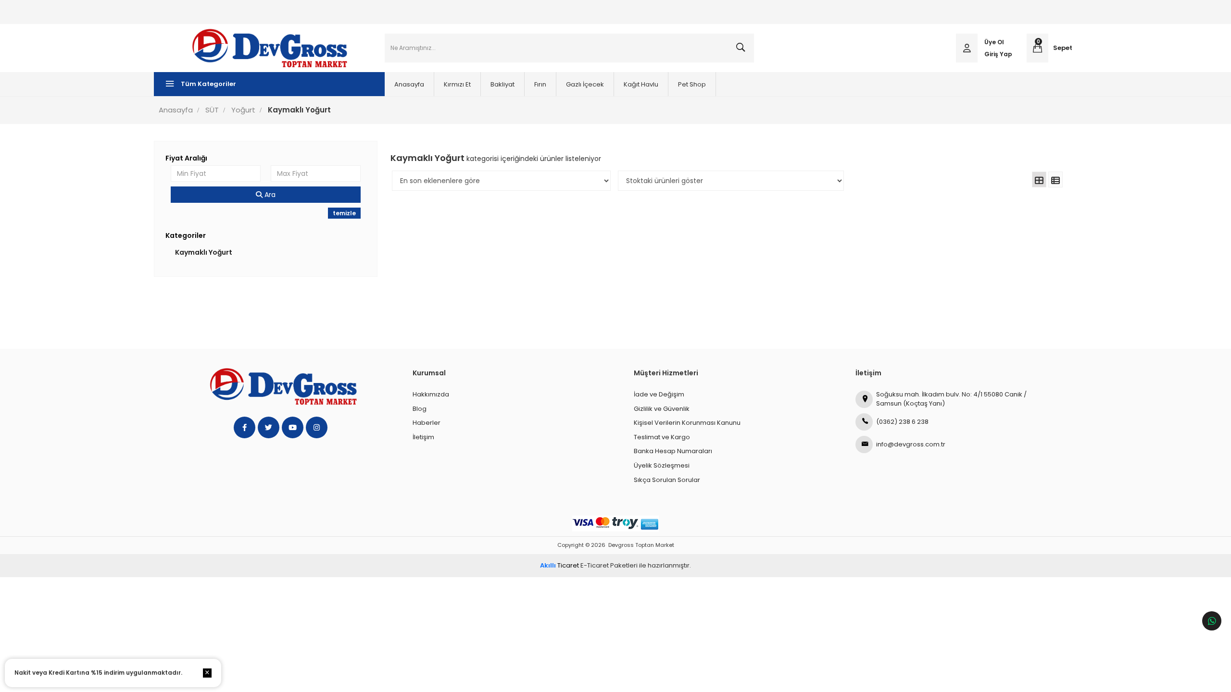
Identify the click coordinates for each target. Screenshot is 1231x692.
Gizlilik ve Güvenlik (662, 408)
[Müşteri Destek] (1211, 620)
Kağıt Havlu (641, 84)
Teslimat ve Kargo (662, 437)
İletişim (423, 437)
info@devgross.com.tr (910, 444)
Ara (269, 194)
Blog (420, 408)
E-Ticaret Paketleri (609, 565)
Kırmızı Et (457, 84)
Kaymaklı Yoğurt (203, 252)
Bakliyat (502, 84)
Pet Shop (692, 84)
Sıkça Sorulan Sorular (667, 479)
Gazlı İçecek (585, 84)
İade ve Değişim (659, 394)
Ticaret (559, 565)
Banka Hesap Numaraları (673, 451)
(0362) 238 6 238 (902, 421)
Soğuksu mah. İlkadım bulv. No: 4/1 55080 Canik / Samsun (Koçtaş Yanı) (951, 399)
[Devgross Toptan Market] (269, 48)
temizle (344, 213)
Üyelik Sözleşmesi (662, 465)
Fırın (540, 84)
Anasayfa (409, 84)
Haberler (426, 422)
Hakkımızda (431, 394)
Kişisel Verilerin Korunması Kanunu (687, 422)
